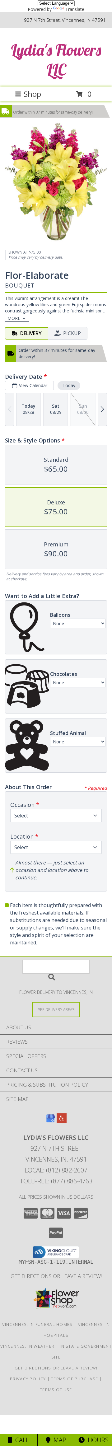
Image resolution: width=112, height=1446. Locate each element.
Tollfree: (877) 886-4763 (56, 1181)
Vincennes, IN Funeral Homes (37, 1324)
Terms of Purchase (74, 1379)
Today (69, 385)
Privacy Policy (28, 1379)
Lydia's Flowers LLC (56, 59)
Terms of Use (56, 1389)
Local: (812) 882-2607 (56, 1170)
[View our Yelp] (62, 1121)
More (13, 318)
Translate (74, 9)
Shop (32, 94)
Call (20, 1440)
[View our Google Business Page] (50, 1121)
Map (58, 1440)
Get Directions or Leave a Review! (56, 1276)
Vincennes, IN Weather (27, 1346)
